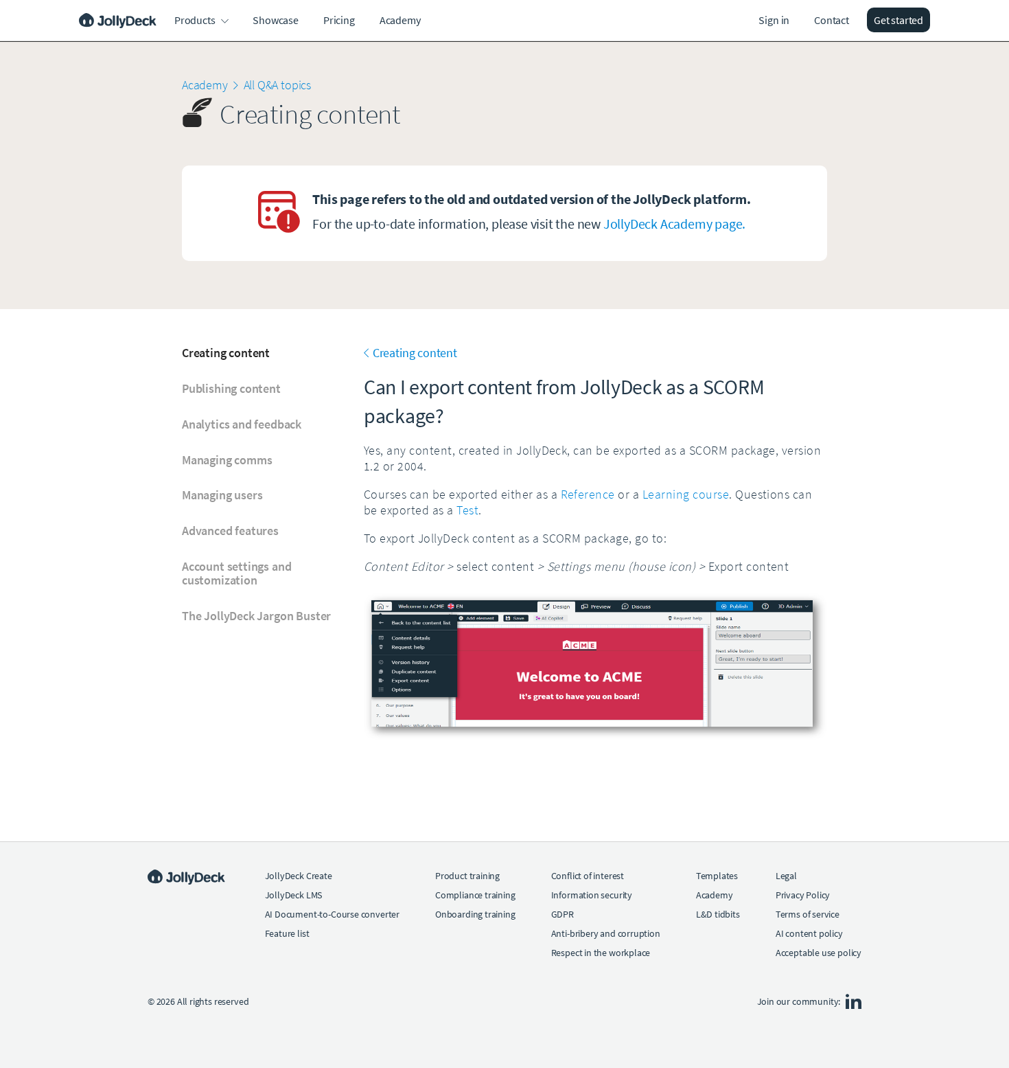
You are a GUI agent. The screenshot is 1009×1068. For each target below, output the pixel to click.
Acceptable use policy (818, 952)
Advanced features (230, 531)
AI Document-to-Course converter (332, 914)
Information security (591, 895)
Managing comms (227, 460)
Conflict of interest (587, 876)
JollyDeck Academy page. (674, 223)
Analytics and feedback (241, 424)
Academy (400, 20)
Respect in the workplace (601, 952)
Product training (467, 876)
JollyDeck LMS (294, 895)
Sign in (773, 20)
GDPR (562, 914)
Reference (588, 494)
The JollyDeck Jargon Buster (256, 616)
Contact (831, 20)
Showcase (276, 20)
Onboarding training (475, 914)
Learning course (685, 494)
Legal (786, 876)
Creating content (226, 353)
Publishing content (231, 389)
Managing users (222, 495)
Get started (898, 20)
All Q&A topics (277, 85)
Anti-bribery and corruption (605, 933)
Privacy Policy (803, 895)
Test (467, 510)
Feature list (287, 933)
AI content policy (809, 933)
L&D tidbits (718, 914)
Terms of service (807, 914)
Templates (717, 876)
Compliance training (475, 895)
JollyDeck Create (298, 876)
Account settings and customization (236, 573)
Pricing (339, 20)
